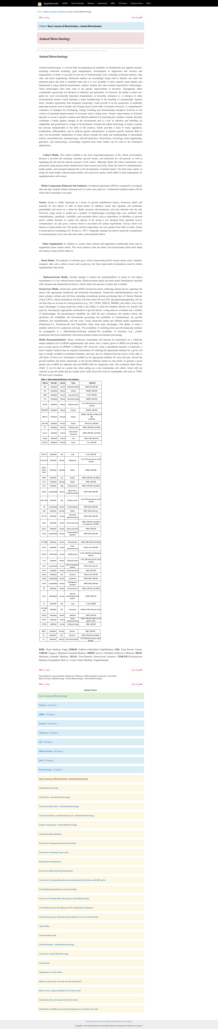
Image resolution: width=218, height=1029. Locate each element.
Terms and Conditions (104, 1021)
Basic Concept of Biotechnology (58, 12)
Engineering (102, 3)
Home (39, 12)
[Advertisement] (164, 48)
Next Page (136, 18)
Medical (91, 3)
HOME (64, 3)
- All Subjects (48, 705)
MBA (113, 3)
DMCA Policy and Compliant (122, 1021)
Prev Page (45, 18)
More (149, 3)
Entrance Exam (137, 3)
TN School (122, 3)
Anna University (77, 3)
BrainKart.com (51, 3)
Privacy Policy (91, 1021)
